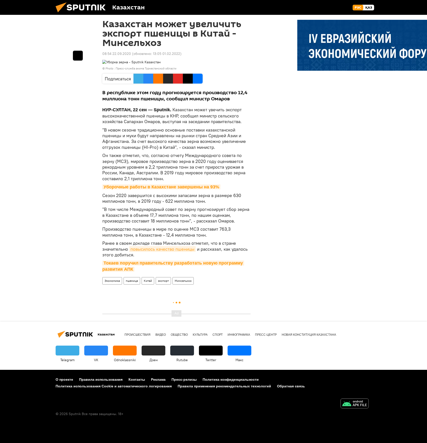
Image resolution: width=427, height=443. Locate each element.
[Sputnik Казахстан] (82, 13)
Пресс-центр (266, 334)
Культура (200, 334)
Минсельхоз (183, 281)
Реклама (158, 379)
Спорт (218, 334)
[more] (78, 56)
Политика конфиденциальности (231, 379)
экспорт (163, 281)
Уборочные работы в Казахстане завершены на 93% (161, 186)
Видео (160, 334)
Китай (148, 281)
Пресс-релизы (184, 379)
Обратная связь (291, 386)
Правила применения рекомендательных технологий (224, 386)
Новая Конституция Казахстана (309, 334)
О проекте (64, 379)
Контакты (136, 379)
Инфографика (239, 334)
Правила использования (101, 379)
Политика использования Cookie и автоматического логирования (114, 386)
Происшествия (137, 334)
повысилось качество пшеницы (162, 249)
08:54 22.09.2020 (116, 53)
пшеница (132, 281)
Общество (179, 334)
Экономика (112, 281)
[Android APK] (354, 404)
